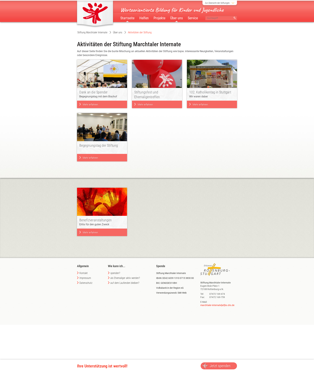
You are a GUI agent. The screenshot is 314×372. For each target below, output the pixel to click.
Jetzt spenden (220, 366)
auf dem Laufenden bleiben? (124, 282)
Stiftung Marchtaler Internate (92, 32)
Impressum (85, 278)
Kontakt (83, 273)
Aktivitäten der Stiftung (140, 32)
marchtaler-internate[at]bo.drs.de (217, 305)
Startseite (127, 18)
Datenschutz (85, 282)
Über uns (117, 32)
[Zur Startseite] (95, 13)
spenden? (115, 273)
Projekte (159, 18)
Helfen (144, 18)
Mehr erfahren (90, 104)
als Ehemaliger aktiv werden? (125, 278)
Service (193, 18)
